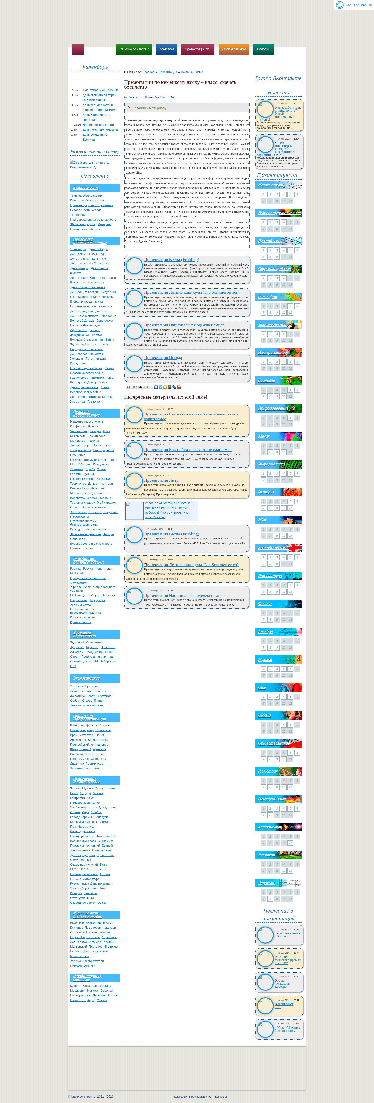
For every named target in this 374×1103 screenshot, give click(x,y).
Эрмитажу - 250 (102, 377)
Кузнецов (76, 927)
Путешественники (82, 965)
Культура (76, 529)
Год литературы (102, 296)
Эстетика (76, 469)
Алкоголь (76, 652)
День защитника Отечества (89, 263)
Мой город (77, 595)
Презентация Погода (163, 357)
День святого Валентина (87, 277)
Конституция (104, 568)
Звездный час (79, 335)
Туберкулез (108, 661)
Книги (74, 793)
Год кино (93, 401)
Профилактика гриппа (97, 656)
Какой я (93, 440)
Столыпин (77, 932)
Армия (105, 821)
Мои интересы (80, 493)
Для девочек (107, 807)
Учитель (104, 725)
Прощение (77, 455)
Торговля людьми (82, 502)
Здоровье (77, 647)
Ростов (113, 995)
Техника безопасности (86, 195)
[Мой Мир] (170, 387)
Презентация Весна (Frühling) (171, 259)
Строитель (98, 758)
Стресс (75, 507)
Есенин (75, 951)
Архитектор (78, 739)
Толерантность (80, 450)
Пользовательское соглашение (192, 1096)
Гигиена (75, 879)
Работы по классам (133, 49)
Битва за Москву (100, 396)
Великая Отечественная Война (92, 339)
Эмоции (108, 534)
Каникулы (90, 893)
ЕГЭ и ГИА (77, 869)
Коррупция (97, 600)
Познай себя (96, 436)
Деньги (93, 483)
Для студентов (80, 850)
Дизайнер (77, 763)
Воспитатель (94, 754)
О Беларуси (99, 817)
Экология (76, 686)
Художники (100, 951)
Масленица (96, 282)
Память (75, 548)
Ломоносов (93, 927)
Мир (73, 464)
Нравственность (81, 421)
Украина (105, 985)
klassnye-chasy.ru (83, 1096)
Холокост (76, 358)
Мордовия (77, 990)
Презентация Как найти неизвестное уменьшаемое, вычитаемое (191, 416)
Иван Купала (79, 296)
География (78, 798)
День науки (100, 258)
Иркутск (92, 990)
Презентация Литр (161, 480)
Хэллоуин (105, 306)
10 (283, 312)
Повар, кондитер (82, 730)
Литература (91, 879)
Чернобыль (110, 315)
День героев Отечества (86, 354)
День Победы (98, 249)
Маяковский (78, 946)
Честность (106, 483)
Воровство (77, 497)
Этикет (101, 469)
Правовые (109, 595)
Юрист (99, 735)
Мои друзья (78, 440)
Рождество (77, 282)
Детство (97, 493)
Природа (91, 686)
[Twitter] (160, 387)
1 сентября (78, 249)
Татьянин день (96, 358)
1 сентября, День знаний (100, 90)
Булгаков (111, 946)
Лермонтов (109, 937)
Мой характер (107, 502)
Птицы (98, 700)
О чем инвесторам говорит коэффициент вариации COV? (276, 148)
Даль (86, 951)
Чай (92, 855)
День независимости (84, 315)
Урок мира (77, 401)
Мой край (77, 573)
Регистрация (363, 4)
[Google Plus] (179, 387)
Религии (76, 474)
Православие (79, 516)
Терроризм (78, 214)
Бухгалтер (86, 735)
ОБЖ (91, 798)
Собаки (75, 700)
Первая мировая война (86, 373)
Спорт (74, 656)
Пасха (111, 277)
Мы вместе (78, 436)
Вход (348, 4)
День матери (79, 268)
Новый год (96, 254)
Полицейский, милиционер (89, 744)
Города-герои (79, 817)
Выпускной (108, 292)
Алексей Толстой (101, 942)
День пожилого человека (100, 129)
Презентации (167, 72)
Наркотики (108, 647)
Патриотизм (78, 600)
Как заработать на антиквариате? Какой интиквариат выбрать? (279, 113)
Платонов (95, 946)
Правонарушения (82, 617)
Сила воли (77, 539)
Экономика (105, 840)
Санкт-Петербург (82, 1000)
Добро (113, 459)
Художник (77, 768)
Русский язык (79, 883)
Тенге (104, 864)
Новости (263, 49)
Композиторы (79, 956)
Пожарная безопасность (87, 200)
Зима (103, 888)
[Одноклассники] (165, 387)
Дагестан (99, 995)
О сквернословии (99, 497)
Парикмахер (94, 763)
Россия (88, 568)
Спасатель (103, 730)
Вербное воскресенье (85, 392)
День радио (78, 396)
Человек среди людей (85, 431)
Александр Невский (99, 922)
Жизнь (99, 421)
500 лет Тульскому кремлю (282, 983)
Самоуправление (82, 836)
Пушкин (91, 932)
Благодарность (103, 450)
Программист (79, 758)
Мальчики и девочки (84, 821)
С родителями (105, 788)
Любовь (93, 426)
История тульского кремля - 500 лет (288, 960)
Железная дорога (82, 224)
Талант (88, 548)
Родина (75, 568)
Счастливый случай (84, 864)
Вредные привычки (99, 652)
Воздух (91, 695)
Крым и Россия (80, 622)
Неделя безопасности (98, 124)
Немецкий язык (192, 72)
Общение (85, 464)
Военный (76, 754)
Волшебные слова (83, 840)
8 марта (75, 273)
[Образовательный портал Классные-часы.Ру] (95, 167)
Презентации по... (198, 49)
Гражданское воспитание (88, 578)
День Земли (99, 268)
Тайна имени (106, 836)
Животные (77, 695)
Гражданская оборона (86, 229)
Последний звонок (83, 306)
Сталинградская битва (86, 368)
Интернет (104, 224)
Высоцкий (77, 922)
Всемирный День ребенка (88, 382)
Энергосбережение (84, 888)
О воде (87, 700)
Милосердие (101, 445)
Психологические (82, 478)
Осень (101, 902)
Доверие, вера (80, 445)
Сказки (105, 874)
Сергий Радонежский (85, 937)
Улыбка (96, 812)
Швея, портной (80, 749)
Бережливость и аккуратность (91, 543)
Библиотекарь (98, 739)
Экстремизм (78, 583)
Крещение (77, 363)
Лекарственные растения (88, 691)
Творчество (78, 483)
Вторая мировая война (86, 301)
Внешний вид (79, 488)
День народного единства (88, 311)
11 (290, 312)
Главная (149, 72)
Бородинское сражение (86, 349)
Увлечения (103, 478)
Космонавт (93, 768)
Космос (97, 335)
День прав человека (84, 387)
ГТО (73, 666)
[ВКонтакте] (156, 387)
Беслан (95, 330)
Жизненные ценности (85, 534)
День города (79, 855)
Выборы (93, 595)
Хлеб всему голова (83, 807)
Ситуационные (80, 859)
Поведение (101, 464)
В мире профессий (83, 725)
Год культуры (79, 377)
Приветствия (105, 855)
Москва (98, 793)
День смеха (105, 320)
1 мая (105, 387)
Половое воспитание (85, 802)
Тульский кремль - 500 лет (287, 935)
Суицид (88, 474)
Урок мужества (80, 605)
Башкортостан (80, 995)
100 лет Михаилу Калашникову (287, 1029)
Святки (109, 368)
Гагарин (104, 932)
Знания (75, 788)
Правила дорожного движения (91, 205)
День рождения (101, 883)
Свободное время (83, 902)
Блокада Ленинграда (85, 325)
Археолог (99, 749)
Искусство (110, 512)
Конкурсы (167, 49)
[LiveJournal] (174, 387)
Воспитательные (93, 507)
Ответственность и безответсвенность (83, 522)
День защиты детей (84, 292)
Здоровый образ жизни (86, 642)
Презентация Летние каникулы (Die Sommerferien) (191, 292)
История (76, 893)
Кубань (75, 985)
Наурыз (103, 344)
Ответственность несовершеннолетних (85, 610)
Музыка (87, 788)
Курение (92, 647)
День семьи (78, 254)
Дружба (90, 469)
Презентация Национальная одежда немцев (184, 324)
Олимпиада (78, 661)
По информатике (82, 826)
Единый (107, 845)
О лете (75, 812)
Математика (95, 869)
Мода (85, 812)
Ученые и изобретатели (87, 961)
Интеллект (98, 488)
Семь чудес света (82, 831)
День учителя (79, 258)
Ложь (106, 431)
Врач (73, 735)
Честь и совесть (95, 529)
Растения (104, 695)
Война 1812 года (82, 320)
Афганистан (78, 330)
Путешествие (101, 850)
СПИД (93, 661)
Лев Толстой (79, 942)
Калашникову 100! (285, 1006)
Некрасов (109, 927)
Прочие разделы (234, 49)
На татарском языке (84, 874)
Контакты (221, 1096)
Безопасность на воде (86, 210)
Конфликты (78, 426)
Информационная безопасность (93, 219)
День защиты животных (86, 705)
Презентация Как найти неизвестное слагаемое (188, 449)
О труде (85, 793)
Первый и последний (85, 845)
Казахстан (90, 985)
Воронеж (107, 990)
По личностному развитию (89, 459)
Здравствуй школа (83, 344)
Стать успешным (82, 898)
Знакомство (78, 512)
